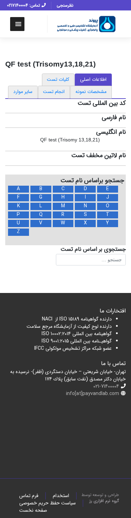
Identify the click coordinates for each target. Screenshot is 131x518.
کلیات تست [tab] (58, 79)
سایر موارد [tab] (22, 91)
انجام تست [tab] (54, 91)
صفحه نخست (33, 510)
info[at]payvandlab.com (92, 393)
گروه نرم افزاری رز (104, 501)
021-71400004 (106, 386)
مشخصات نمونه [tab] (91, 91)
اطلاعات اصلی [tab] (93, 79)
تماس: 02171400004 (24, 5)
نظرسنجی (65, 5)
